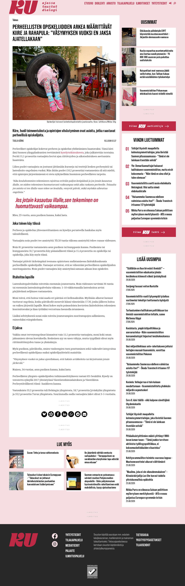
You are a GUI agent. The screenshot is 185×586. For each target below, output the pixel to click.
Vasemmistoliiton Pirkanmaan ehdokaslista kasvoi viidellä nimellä (156, 92)
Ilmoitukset (143, 3)
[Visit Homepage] (23, 7)
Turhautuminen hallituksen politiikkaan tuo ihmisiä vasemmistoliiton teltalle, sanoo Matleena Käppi (147, 314)
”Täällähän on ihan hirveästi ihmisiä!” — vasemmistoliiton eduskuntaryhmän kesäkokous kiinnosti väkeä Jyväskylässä (146, 272)
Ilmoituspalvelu (74, 556)
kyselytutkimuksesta (72, 152)
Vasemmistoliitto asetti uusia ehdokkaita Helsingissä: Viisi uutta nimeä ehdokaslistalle (151, 187)
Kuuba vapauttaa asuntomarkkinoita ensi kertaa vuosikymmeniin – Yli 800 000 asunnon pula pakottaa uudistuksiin (156, 55)
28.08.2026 (130, 279)
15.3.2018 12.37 (110, 140)
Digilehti (100, 3)
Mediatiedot (72, 545)
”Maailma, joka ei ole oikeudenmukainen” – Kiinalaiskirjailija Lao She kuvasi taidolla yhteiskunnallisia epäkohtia (147, 475)
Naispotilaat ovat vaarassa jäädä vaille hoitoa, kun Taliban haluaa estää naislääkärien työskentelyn (155, 73)
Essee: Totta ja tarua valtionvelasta (43, 452)
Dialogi (49, 9)
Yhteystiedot (159, 3)
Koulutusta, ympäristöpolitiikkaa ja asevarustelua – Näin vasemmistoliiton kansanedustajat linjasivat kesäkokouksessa (148, 332)
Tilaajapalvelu (125, 3)
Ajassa (48, 2)
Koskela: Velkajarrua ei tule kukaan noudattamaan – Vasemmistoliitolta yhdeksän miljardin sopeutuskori (148, 386)
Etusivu (88, 3)
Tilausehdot (143, 545)
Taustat (49, 6)
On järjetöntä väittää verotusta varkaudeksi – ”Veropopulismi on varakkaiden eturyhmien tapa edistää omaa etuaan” (102, 457)
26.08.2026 (130, 339)
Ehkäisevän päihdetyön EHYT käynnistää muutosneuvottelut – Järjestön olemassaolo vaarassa (154, 34)
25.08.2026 (130, 451)
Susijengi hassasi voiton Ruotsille (142, 286)
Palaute (70, 551)
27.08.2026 (130, 289)
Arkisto (111, 3)
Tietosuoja (142, 535)
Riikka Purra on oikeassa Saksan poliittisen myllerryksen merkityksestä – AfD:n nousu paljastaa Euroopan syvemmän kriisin (152, 214)
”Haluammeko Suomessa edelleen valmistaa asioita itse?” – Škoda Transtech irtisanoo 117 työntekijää (151, 200)
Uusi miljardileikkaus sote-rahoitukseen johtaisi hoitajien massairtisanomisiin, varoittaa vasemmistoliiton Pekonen (149, 350)
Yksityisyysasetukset (148, 540)
